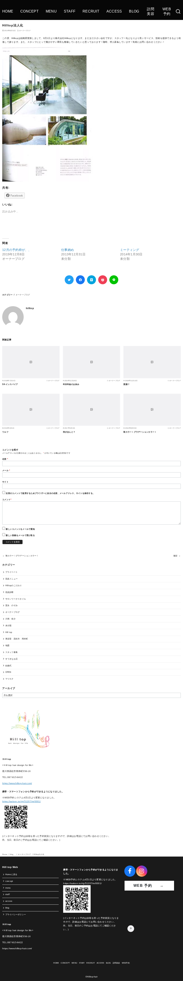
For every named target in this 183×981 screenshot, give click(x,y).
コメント (6, 499)
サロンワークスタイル (15, 599)
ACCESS (114, 11)
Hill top (8, 632)
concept (9, 881)
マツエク (9, 679)
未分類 (8, 625)
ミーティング (129, 250)
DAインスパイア (10, 384)
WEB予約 (166, 11)
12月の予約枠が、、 (16, 250)
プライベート (11, 572)
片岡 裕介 (10, 619)
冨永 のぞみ (11, 605)
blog (13, 854)
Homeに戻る (11, 874)
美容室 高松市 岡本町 (16, 639)
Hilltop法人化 (38, 854)
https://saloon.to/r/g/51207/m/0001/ (21, 801)
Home (5, 854)
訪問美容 (150, 11)
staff (7, 894)
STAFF (69, 11)
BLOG (134, 11)
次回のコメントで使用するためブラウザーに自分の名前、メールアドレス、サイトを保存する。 (50, 493)
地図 (7, 645)
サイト (5, 482)
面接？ (126, 384)
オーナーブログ (25, 30)
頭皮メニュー (11, 579)
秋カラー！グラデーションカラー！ (139, 432)
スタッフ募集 (11, 652)
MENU (51, 11)
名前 (5, 459)
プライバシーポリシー (15, 914)
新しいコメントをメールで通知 (20, 529)
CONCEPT (29, 11)
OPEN (8, 672)
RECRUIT (91, 11)
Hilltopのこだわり (13, 585)
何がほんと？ (69, 432)
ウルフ (5, 432)
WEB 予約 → (149, 885)
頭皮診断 (9, 592)
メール (6, 470)
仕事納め (67, 250)
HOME (7, 11)
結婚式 (8, 666)
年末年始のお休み (71, 384)
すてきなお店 (11, 659)
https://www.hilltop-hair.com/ (17, 783)
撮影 (175, 556)
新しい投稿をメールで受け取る (20, 535)
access (8, 901)
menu (8, 888)
